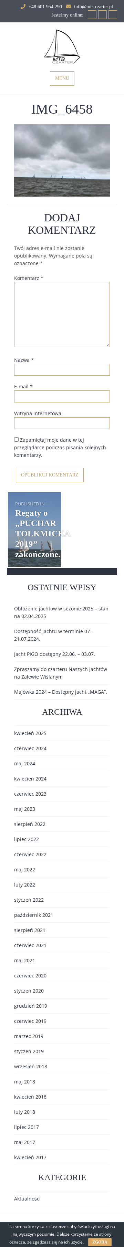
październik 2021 (33, 915)
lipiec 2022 (26, 839)
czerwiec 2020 (30, 975)
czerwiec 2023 (30, 793)
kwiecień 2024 (30, 778)
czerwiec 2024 (30, 748)
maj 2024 (24, 763)
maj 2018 (24, 1081)
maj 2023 (24, 809)
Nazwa (24, 360)
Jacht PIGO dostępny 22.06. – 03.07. (54, 654)
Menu (62, 78)
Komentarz (28, 278)
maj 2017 (24, 1142)
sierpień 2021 (29, 930)
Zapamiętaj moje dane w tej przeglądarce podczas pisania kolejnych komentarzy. (60, 447)
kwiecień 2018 (30, 1096)
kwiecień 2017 (30, 1157)
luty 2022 (24, 884)
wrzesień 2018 (30, 1066)
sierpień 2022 (29, 824)
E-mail (23, 386)
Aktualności (27, 1198)
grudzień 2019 (30, 1006)
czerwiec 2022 (30, 854)
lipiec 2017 (26, 1127)
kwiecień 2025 (30, 733)
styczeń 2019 (29, 1051)
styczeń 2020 (29, 990)
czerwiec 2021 (30, 945)
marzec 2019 (28, 1036)
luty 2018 (24, 1112)
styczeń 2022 (29, 900)
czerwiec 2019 (30, 1021)
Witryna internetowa (37, 413)
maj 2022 (24, 869)
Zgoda (99, 1242)
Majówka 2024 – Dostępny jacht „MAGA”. (60, 692)
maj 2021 (24, 960)
